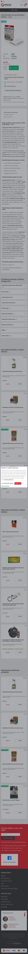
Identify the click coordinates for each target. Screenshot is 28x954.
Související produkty (8, 114)
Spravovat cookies (5, 486)
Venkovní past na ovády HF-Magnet (10, 800)
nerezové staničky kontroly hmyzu (9, 216)
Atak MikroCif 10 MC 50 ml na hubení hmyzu (12, 407)
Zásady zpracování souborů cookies (9, 888)
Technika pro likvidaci (6, 901)
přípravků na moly (16, 235)
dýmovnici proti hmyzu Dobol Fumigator (14, 243)
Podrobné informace (8, 479)
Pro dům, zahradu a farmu (7, 904)
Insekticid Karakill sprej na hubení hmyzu (12, 371)
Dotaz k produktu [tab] (8, 117)
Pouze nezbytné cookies (7, 483)
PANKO (13, 54)
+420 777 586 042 (11, 918)
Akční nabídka (4, 906)
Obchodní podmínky (5, 878)
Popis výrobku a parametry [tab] (11, 112)
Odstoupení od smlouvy (6, 881)
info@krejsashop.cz (11, 86)
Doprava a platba (5, 886)
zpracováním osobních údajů (18, 842)
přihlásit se (24, 1)
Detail (20, 383)
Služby (2, 883)
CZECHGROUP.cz (17, 943)
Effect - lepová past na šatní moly (10, 531)
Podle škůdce (4, 896)
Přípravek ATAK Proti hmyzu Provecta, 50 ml (12, 443)
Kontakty (3, 875)
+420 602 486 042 (12, 925)
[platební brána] (14, 950)
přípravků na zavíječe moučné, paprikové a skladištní (13, 156)
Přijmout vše (18, 483)
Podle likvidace (4, 899)
